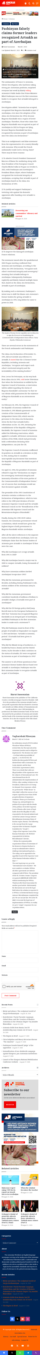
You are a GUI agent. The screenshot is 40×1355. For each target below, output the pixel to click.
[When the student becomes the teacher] (29, 1180)
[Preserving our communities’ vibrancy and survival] (8, 213)
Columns (12, 19)
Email (4, 966)
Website (5, 975)
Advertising (16, 1340)
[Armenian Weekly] (8, 3)
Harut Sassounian (9, 47)
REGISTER (10, 1105)
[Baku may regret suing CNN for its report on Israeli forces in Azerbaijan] (10, 1180)
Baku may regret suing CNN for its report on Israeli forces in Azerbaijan (10, 1191)
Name (4, 956)
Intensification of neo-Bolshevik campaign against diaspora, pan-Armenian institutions (20, 1052)
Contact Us (24, 1340)
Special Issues (22, 1337)
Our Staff (13, 1337)
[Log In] (25, 4)
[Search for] (33, 4)
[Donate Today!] (20, 238)
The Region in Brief (10, 1036)
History (5, 1337)
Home (5, 19)
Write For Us (32, 1337)
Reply (15, 912)
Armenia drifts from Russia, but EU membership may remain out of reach (17, 1028)
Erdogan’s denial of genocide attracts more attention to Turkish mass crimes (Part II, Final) (10, 1218)
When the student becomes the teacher (29, 1189)
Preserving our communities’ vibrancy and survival (26, 213)
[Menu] (37, 4)
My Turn (15, 24)
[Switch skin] (29, 4)
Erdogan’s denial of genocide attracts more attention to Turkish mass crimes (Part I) (29, 1218)
